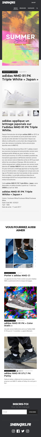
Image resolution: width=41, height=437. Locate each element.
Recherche (37, 8)
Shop (34, 2)
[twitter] (23, 431)
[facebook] (18, 431)
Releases (23, 8)
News (16, 8)
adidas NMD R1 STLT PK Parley (17, 374)
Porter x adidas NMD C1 (17, 275)
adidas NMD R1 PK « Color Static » (18, 324)
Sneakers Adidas (10, 72)
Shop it (20, 370)
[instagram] (13, 431)
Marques (31, 8)
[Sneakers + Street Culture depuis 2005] (8, 2)
